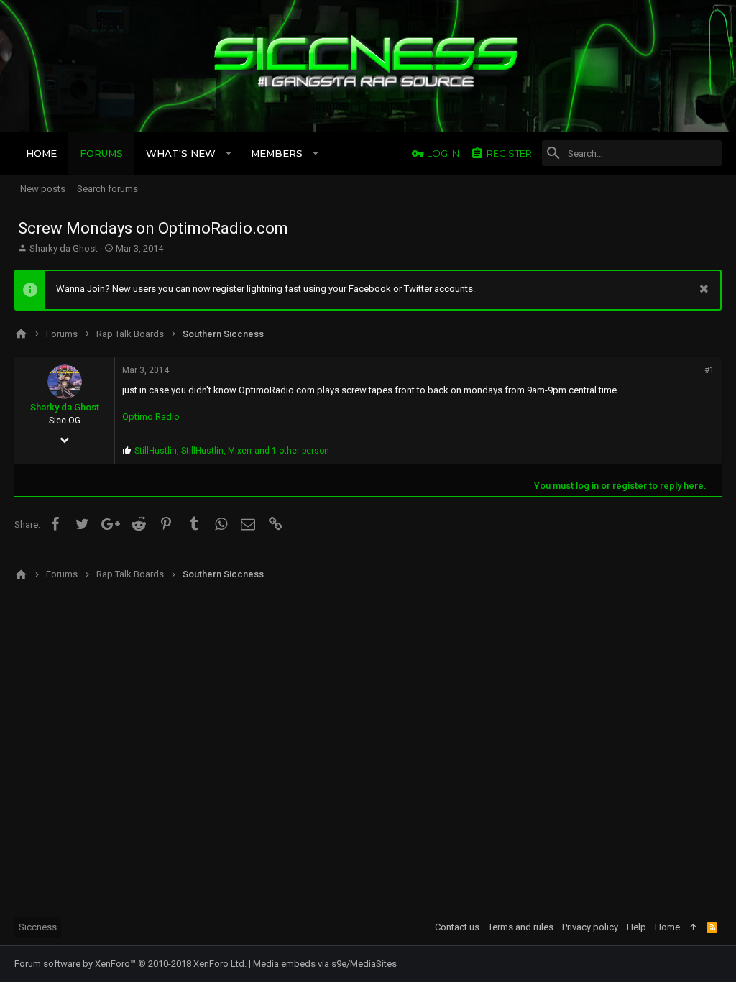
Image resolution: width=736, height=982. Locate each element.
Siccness (38, 927)
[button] (228, 153)
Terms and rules (520, 927)
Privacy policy (590, 927)
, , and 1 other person (231, 451)
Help (636, 927)
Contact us (457, 927)
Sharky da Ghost (63, 248)
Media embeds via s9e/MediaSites (325, 963)
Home (667, 927)
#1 (709, 370)
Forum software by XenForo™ (130, 963)
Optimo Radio (151, 416)
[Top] (693, 927)
